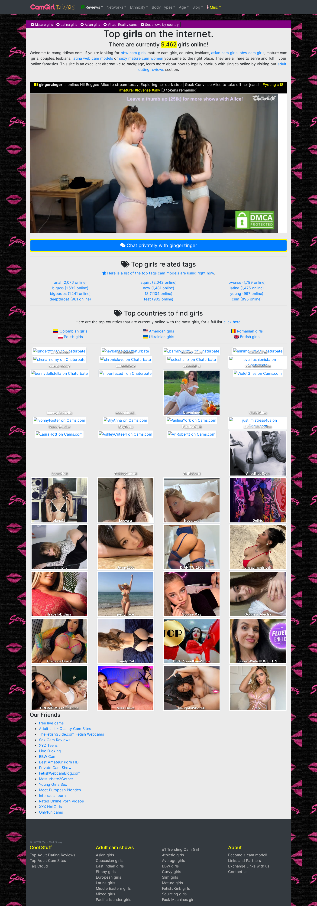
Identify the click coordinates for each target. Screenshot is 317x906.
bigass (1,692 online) (70, 288)
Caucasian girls (109, 860)
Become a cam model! (247, 855)
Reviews (92, 7)
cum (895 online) (247, 299)
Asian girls (92, 24)
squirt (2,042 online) (159, 282)
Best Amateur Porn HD (59, 762)
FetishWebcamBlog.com (60, 773)
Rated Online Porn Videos (61, 801)
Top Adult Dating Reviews (52, 855)
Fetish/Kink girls (176, 888)
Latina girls (68, 24)
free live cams (51, 723)
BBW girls (170, 866)
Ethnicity (137, 7)
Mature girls (43, 24)
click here (231, 321)
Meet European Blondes (60, 790)
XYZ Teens (48, 745)
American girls (161, 331)
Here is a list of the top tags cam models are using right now (160, 273)
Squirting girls (174, 894)
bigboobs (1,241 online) (70, 293)
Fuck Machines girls (179, 899)
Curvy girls (171, 871)
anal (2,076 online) (70, 282)
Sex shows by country (161, 24)
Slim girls (170, 877)
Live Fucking (50, 751)
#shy (156, 90)
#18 (280, 84)
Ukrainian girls (161, 336)
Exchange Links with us (248, 866)
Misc (213, 7)
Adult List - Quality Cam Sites (65, 728)
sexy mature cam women (141, 58)
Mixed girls (105, 894)
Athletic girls (173, 855)
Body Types (162, 7)
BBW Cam (47, 756)
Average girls (173, 860)
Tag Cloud (39, 866)
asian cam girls (224, 52)
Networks (115, 7)
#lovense (143, 90)
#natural (126, 90)
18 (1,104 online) (158, 293)
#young (269, 84)
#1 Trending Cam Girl (180, 849)
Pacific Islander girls (113, 899)
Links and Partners (244, 860)
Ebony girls (106, 871)
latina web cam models (92, 58)
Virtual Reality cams (122, 24)
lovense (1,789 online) (247, 282)
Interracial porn (52, 795)
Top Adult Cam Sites (48, 860)
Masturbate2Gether (56, 778)
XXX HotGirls (50, 806)
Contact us (237, 871)
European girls (108, 877)
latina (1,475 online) (247, 288)
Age (182, 7)
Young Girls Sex (53, 784)
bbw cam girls (133, 52)
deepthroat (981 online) (70, 299)
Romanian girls (250, 331)
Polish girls (73, 336)
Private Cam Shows (56, 767)
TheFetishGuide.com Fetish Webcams (71, 734)
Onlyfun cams (51, 812)
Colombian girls (73, 331)
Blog (196, 7)
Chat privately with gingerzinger (162, 245)
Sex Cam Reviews (54, 739)
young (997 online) (246, 293)
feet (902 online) (158, 299)
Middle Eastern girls (113, 888)
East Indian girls (110, 866)
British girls (249, 336)
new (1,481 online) (158, 288)
